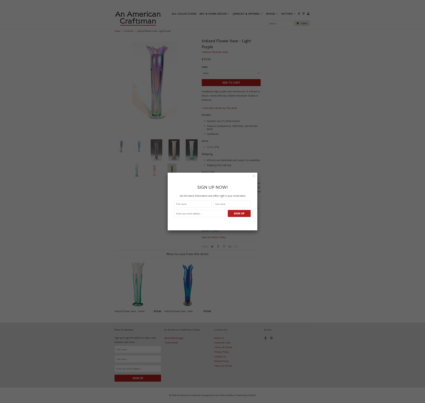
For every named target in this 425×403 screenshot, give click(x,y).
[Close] (254, 176)
